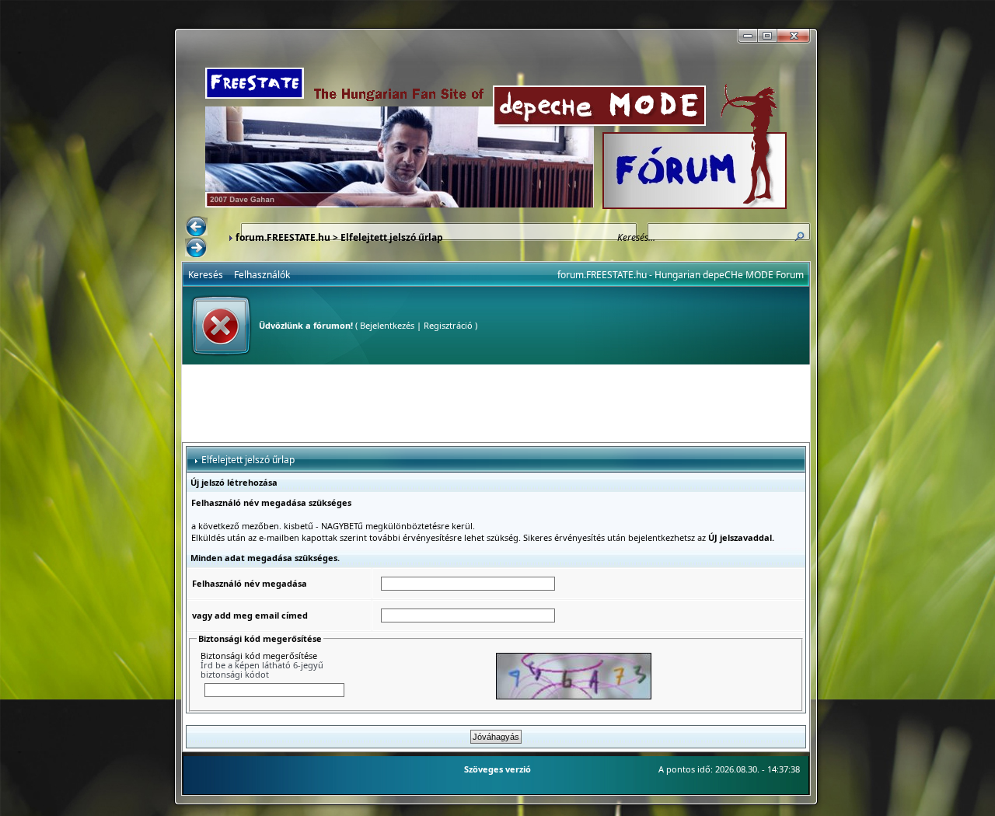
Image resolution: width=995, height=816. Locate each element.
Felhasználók (262, 274)
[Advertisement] (496, 403)
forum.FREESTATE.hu (283, 237)
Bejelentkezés (387, 325)
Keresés (205, 274)
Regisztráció (448, 325)
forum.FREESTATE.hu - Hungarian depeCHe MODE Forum (680, 274)
